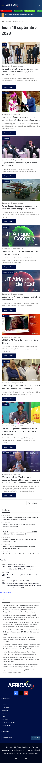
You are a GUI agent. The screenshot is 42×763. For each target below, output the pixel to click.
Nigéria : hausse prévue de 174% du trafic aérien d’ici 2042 (19, 164)
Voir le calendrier (5, 592)
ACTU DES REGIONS (8, 723)
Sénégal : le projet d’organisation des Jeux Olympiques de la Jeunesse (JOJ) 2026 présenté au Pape (20, 71)
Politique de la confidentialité (29, 753)
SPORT (4, 716)
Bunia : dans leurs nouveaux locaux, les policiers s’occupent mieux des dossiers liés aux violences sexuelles (19, 639)
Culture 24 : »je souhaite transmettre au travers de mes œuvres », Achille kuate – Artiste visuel (19, 431)
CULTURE (5, 719)
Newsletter (20, 750)
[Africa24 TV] (12, 5)
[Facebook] (16, 693)
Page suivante (32, 503)
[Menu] (3, 5)
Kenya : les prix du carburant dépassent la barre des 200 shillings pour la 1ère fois (19, 207)
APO (3, 599)
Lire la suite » (8, 87)
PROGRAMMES (6, 726)
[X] (21, 693)
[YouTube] (26, 693)
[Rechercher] (39, 5)
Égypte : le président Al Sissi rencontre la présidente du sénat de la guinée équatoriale (21, 118)
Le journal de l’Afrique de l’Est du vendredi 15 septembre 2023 (21, 298)
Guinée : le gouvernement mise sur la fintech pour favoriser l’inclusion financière (21, 387)
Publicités (13, 750)
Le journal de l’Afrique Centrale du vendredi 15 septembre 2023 (20, 253)
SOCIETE (4, 713)
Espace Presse (30, 750)
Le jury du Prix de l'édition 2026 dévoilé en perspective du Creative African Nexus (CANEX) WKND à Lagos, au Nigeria (21, 632)
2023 (10, 21)
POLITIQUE (5, 707)
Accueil (5, 21)
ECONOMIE (5, 710)
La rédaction (6, 66)
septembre (16, 21)
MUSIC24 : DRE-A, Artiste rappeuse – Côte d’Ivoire (20, 341)
